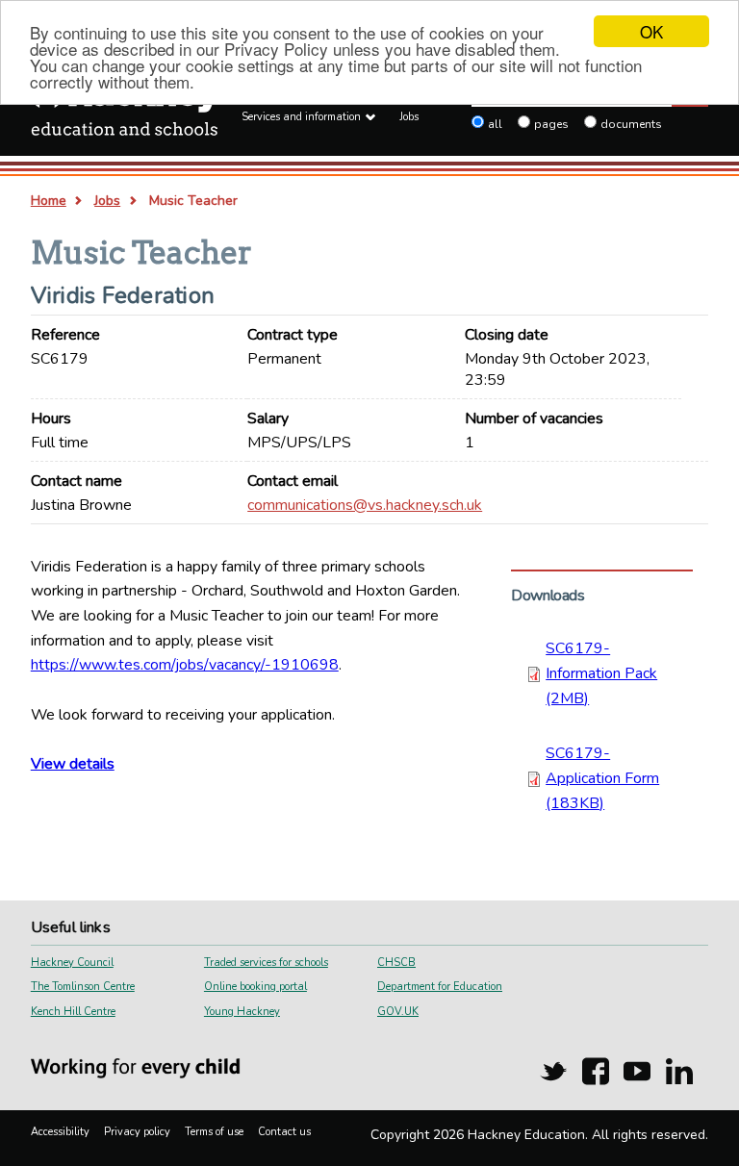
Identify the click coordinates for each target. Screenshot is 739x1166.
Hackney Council (72, 962)
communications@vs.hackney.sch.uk (364, 505)
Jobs (409, 117)
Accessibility (60, 1132)
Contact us (284, 1132)
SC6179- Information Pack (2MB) (601, 673)
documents (631, 124)
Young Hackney (242, 1011)
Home (48, 200)
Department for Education (439, 986)
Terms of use (214, 1132)
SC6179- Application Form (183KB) (602, 778)
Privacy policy (137, 1132)
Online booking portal (255, 986)
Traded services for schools (266, 962)
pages (551, 124)
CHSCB (396, 962)
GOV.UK (398, 1011)
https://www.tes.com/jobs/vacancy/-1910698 (185, 664)
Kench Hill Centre (73, 1011)
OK (651, 31)
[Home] (124, 111)
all (495, 124)
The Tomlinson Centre (83, 986)
